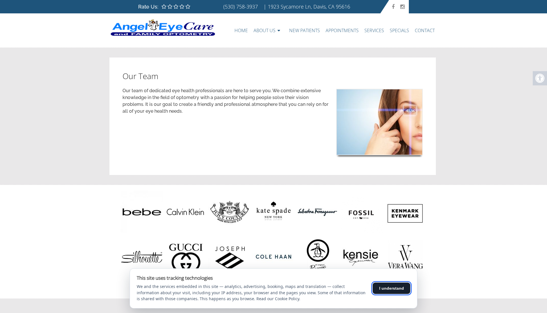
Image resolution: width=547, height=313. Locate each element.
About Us (264, 30)
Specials (399, 30)
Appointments (342, 30)
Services (374, 30)
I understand (391, 288)
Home (241, 30)
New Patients (304, 30)
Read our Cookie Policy (277, 298)
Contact (425, 30)
